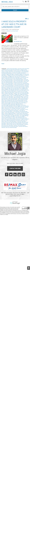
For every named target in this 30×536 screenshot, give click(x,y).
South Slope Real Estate (10, 112)
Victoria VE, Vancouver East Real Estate (9, 122)
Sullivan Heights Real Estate (10, 113)
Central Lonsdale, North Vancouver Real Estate (11, 71)
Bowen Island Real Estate (12, 68)
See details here (18, 41)
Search (15, 10)
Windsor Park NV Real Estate (19, 125)
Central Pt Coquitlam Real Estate (19, 72)
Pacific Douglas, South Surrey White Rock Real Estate (15, 102)
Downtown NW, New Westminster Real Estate (11, 77)
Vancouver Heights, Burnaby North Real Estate (11, 120)
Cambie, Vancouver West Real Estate (21, 70)
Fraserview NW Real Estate (7, 84)
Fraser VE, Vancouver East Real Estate (21, 83)
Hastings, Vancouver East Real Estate (14, 87)
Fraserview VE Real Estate (19, 84)
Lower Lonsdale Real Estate (15, 95)
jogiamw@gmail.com (15, 195)
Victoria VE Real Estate (21, 121)
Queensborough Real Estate (16, 103)
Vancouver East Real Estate (10, 118)
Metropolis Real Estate (13, 98)
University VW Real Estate (7, 117)
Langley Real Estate (5, 95)
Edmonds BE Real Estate (18, 79)
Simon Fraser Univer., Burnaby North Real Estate (15, 110)
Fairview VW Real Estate (18, 80)
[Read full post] (7, 39)
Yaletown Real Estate (23, 126)
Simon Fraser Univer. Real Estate (18, 109)
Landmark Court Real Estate (12, 31)
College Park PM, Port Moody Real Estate (15, 75)
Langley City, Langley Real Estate (20, 94)
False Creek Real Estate (18, 81)
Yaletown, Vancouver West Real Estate (9, 127)
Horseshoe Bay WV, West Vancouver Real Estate (16, 90)
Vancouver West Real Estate (10, 121)
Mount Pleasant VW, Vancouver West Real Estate (14, 101)
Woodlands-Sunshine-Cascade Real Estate (10, 126)
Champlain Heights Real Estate (8, 74)
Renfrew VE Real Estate (9, 107)
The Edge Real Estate (15, 115)
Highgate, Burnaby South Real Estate (12, 89)
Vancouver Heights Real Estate (22, 118)
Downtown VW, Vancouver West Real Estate (13, 78)
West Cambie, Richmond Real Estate (14, 123)
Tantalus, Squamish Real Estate (8, 114)
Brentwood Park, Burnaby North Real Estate (11, 69)
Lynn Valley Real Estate (18, 96)
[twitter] (11, 174)
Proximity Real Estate (6, 103)
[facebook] (6, 174)
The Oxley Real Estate (20, 116)
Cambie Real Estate (9, 70)
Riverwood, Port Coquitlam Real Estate (13, 108)
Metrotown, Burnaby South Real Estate (9, 99)
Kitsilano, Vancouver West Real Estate (21, 93)
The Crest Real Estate (6, 115)
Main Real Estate (17, 97)
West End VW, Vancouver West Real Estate (15, 124)
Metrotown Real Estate (23, 98)
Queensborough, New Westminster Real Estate (11, 105)
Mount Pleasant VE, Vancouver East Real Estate (14, 100)
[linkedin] (15, 174)
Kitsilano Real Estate (9, 93)
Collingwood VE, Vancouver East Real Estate (16, 76)
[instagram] (23, 174)
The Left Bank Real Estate (10, 116)
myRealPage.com (15, 203)
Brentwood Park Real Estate (23, 68)
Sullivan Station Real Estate (22, 113)
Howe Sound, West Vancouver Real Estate (15, 91)
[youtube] (19, 174)
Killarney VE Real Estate (9, 92)
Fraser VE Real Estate (9, 83)
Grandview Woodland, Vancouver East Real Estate (15, 86)
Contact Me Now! (15, 168)
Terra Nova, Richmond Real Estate (22, 114)
